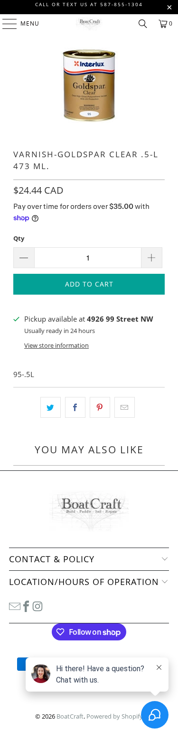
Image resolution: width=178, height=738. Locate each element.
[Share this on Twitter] (50, 407)
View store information (56, 345)
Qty (18, 238)
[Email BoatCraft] (14, 606)
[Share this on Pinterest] (100, 407)
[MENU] (5, 23)
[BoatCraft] (89, 23)
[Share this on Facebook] (75, 407)
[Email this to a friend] (124, 407)
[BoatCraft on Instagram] (37, 606)
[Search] (143, 23)
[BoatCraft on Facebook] (26, 606)
